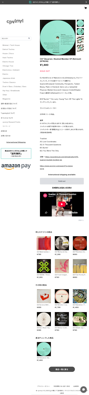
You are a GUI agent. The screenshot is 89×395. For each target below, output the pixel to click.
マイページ (6, 126)
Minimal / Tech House (11, 45)
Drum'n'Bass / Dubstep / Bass (14, 86)
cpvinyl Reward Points (11, 122)
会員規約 (76, 386)
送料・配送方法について (9, 104)
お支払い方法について (8, 108)
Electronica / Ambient (11, 70)
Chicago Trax (8, 66)
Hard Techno (8, 58)
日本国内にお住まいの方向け (62, 188)
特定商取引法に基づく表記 (62, 386)
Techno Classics (9, 82)
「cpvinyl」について (8, 113)
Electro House (8, 62)
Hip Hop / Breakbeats (11, 91)
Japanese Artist (9, 78)
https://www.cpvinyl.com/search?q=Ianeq (56, 166)
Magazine (6, 99)
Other (5, 95)
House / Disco (8, 53)
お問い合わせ (5, 136)
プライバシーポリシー (43, 386)
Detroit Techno (9, 49)
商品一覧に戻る (62, 369)
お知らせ (4, 131)
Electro (5, 74)
